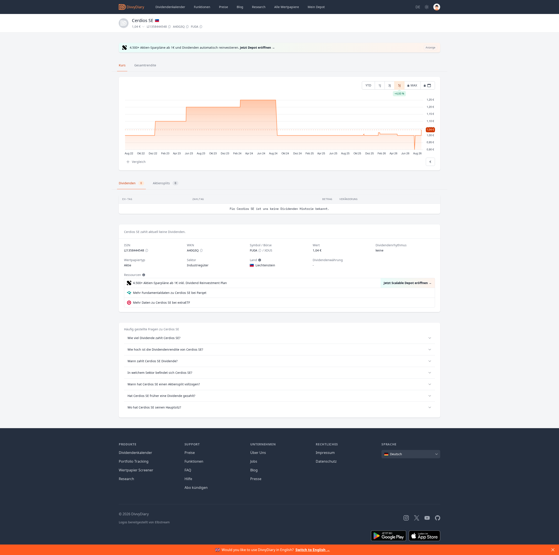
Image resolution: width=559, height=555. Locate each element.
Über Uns (258, 452)
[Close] (553, 549)
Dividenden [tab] (130, 183)
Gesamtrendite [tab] (145, 65)
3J (389, 85)
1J (379, 85)
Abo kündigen (196, 487)
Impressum (325, 452)
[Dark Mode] (427, 7)
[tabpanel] (279, 124)
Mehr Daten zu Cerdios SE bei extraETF (161, 302)
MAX (414, 85)
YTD (368, 85)
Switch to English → (312, 549)
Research (126, 478)
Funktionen (202, 7)
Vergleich (139, 162)
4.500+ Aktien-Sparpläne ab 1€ (180, 283)
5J (399, 86)
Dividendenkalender (170, 7)
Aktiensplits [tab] (164, 183)
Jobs (253, 461)
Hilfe (188, 478)
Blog (254, 470)
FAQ (188, 470)
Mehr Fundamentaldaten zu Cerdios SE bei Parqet (169, 293)
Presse (255, 478)
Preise (223, 7)
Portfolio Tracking (133, 461)
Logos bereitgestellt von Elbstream (144, 522)
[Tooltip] (259, 260)
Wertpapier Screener (136, 470)
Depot (316, 7)
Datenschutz (326, 461)
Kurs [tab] (122, 65)
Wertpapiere (286, 7)
